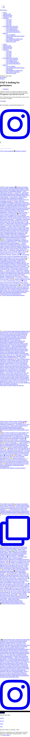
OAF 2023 (8, 22)
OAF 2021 (8, 25)
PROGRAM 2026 (7, 15)
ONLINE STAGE (7, 16)
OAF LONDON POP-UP (12, 30)
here (4, 101)
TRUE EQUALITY (11, 41)
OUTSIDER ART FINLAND (10, 26)
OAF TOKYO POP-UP (12, 28)
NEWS (5, 12)
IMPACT (5, 33)
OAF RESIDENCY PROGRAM (14, 39)
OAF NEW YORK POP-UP (13, 32)
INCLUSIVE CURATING (12, 40)
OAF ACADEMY (10, 34)
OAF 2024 (8, 21)
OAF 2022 (8, 23)
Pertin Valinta (6, 735)
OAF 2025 (8, 19)
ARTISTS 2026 (7, 14)
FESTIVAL (6, 18)
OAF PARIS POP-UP (11, 29)
